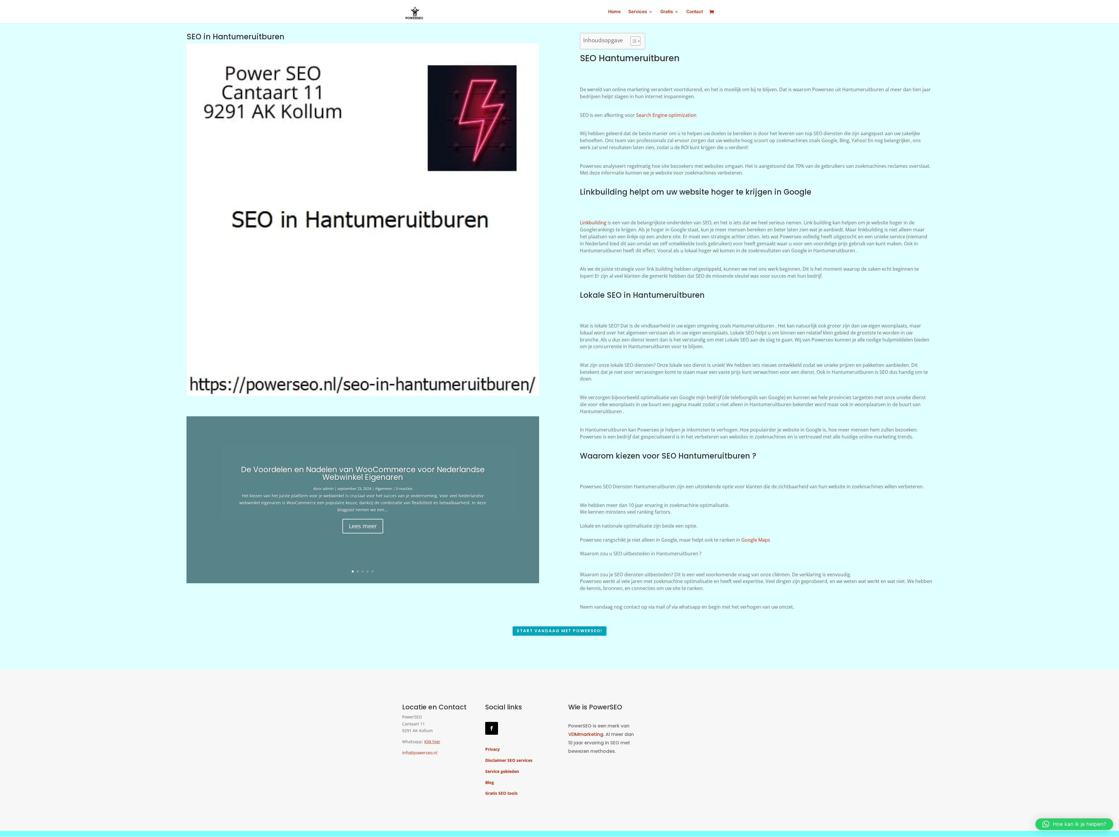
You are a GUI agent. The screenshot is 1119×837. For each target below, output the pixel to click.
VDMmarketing (585, 734)
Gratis (666, 12)
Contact (694, 12)
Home (614, 12)
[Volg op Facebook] (491, 728)
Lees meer (363, 526)
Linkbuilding (593, 222)
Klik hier (432, 741)
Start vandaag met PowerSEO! (559, 631)
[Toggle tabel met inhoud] (632, 41)
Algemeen (383, 488)
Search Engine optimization (666, 115)
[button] (1074, 824)
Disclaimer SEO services (508, 760)
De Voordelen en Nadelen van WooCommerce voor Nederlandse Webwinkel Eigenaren (363, 473)
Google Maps (755, 540)
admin (328, 488)
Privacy (492, 749)
